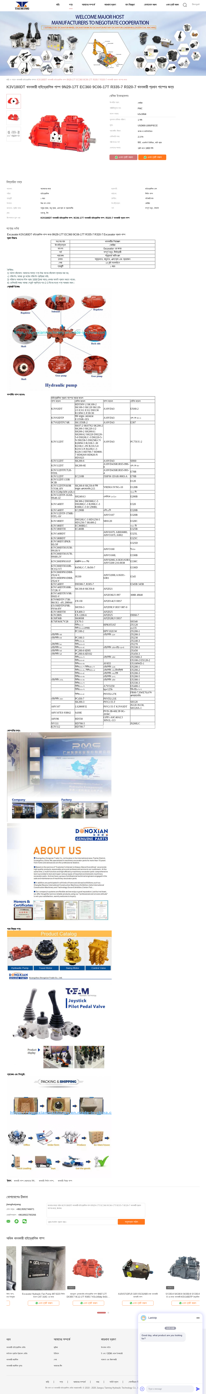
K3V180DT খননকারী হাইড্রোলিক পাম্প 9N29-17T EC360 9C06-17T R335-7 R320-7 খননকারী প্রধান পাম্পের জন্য (82, 79)
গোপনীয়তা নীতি (134, 1382)
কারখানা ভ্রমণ (110, 4)
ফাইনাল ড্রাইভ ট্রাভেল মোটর (16, 1353)
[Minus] (198, 1318)
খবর (97, 1382)
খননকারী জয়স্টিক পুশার (14, 1365)
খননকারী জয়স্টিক (12, 1359)
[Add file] (142, 1388)
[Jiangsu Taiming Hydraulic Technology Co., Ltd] (22, 5)
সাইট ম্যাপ (114, 1382)
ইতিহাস (56, 1353)
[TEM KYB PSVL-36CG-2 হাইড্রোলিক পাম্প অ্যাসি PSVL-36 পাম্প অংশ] (177, 1268)
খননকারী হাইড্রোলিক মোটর (15, 1347)
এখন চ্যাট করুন (172, 4)
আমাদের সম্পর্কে (88, 4)
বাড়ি (58, 4)
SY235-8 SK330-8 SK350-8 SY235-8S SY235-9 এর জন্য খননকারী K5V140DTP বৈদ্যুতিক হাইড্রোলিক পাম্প (127, 1295)
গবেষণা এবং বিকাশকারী (109, 1359)
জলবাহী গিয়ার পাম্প (65, 1180)
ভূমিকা (56, 1347)
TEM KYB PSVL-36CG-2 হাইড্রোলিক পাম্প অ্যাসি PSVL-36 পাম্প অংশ (176, 1295)
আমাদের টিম (58, 1365)
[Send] (198, 1388)
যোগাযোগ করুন (150, 4)
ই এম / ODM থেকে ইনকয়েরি (111, 1353)
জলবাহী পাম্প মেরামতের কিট (24, 1180)
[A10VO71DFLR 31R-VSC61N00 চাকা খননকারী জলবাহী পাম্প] (78, 1268)
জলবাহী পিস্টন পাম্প (46, 1180)
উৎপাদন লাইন (106, 1347)
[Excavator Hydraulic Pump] (63, 173)
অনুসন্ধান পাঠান (131, 1221)
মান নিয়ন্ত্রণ (130, 4)
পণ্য (71, 4)
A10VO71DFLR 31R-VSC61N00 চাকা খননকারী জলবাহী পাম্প (78, 1295)
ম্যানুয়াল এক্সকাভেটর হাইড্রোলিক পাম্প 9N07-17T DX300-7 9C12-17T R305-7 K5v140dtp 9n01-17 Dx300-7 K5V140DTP (28, 1295)
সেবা (55, 1359)
